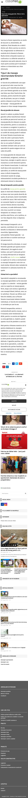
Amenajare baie (5, 732)
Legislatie (3, 755)
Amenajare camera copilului (8, 738)
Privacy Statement (17, 413)
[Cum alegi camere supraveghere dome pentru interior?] (4, 631)
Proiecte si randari (5, 765)
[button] (25, 385)
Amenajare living (5, 734)
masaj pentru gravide (17, 189)
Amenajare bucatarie (6, 730)
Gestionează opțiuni (14, 409)
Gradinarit (3, 695)
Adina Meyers (6, 17)
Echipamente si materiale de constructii (11, 767)
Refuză (14, 405)
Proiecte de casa (5, 751)
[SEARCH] (25, 493)
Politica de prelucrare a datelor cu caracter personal (12, 717)
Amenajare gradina (5, 691)
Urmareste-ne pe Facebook (10, 578)
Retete (2, 788)
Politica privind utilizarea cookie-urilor (11, 714)
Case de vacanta (5, 664)
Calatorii (3, 790)
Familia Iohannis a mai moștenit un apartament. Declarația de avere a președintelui (13, 478)
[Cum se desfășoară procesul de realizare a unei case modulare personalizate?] (7, 563)
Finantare (3, 753)
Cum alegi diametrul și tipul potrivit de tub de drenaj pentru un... (14, 549)
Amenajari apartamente (7, 660)
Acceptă (14, 401)
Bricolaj (3, 728)
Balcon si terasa (5, 693)
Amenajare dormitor (6, 736)
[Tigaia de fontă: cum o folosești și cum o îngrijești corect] (4, 644)
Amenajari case (5, 662)
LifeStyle (3, 11)
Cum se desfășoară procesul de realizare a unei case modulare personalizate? (6, 571)
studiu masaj (15, 257)
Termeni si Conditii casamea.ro (9, 720)
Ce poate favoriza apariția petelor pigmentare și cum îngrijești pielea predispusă (20, 571)
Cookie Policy (8, 413)
